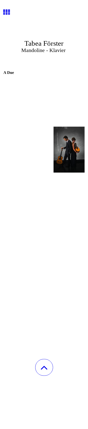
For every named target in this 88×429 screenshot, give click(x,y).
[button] (44, 367)
